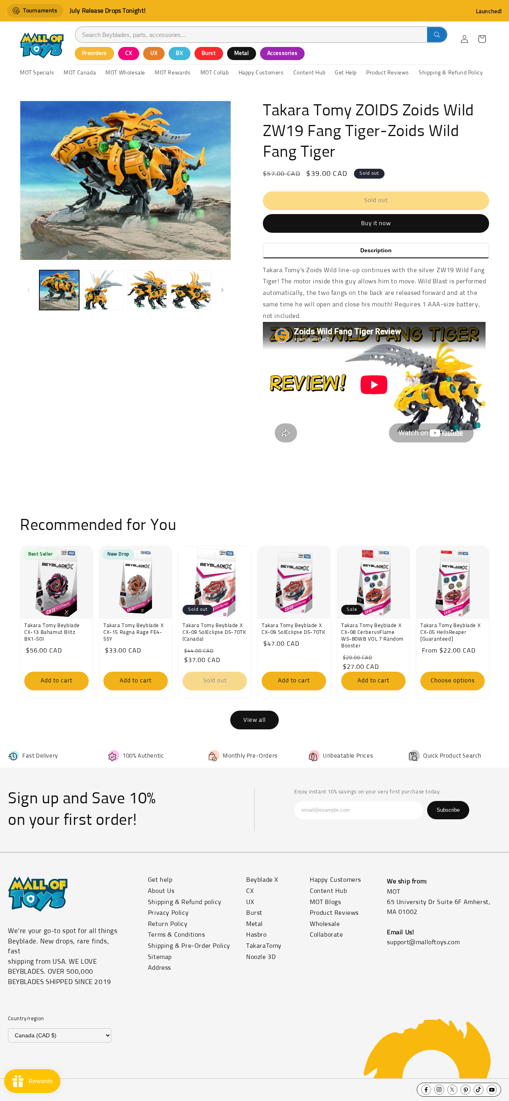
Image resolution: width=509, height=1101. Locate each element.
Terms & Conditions (176, 934)
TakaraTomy (264, 946)
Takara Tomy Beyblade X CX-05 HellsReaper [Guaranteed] (450, 633)
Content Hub (328, 891)
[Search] (437, 34)
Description (376, 250)
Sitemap (160, 957)
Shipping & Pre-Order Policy (189, 946)
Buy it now (376, 223)
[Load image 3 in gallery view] (147, 290)
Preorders (94, 53)
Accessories (282, 53)
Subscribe (448, 810)
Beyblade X (262, 880)
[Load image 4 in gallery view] (191, 290)
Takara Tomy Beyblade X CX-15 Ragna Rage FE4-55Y (133, 633)
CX (128, 53)
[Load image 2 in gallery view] (103, 290)
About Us (161, 891)
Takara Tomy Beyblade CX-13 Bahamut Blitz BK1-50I (52, 633)
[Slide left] (28, 290)
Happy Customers (335, 880)
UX (153, 53)
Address (159, 968)
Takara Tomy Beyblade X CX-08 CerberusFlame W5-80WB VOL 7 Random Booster (372, 636)
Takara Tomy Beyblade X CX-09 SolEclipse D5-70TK (293, 629)
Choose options (452, 681)
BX (179, 53)
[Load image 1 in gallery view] (59, 290)
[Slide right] (222, 290)
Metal (241, 53)
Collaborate (326, 934)
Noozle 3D (261, 957)
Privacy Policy (168, 913)
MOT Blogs (325, 902)
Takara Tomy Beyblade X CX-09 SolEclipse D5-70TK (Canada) (214, 633)
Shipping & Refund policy (184, 902)
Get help (160, 880)
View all (254, 720)
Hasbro (256, 934)
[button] (482, 39)
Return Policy (168, 924)
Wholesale (325, 924)
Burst (209, 53)
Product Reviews (334, 913)
